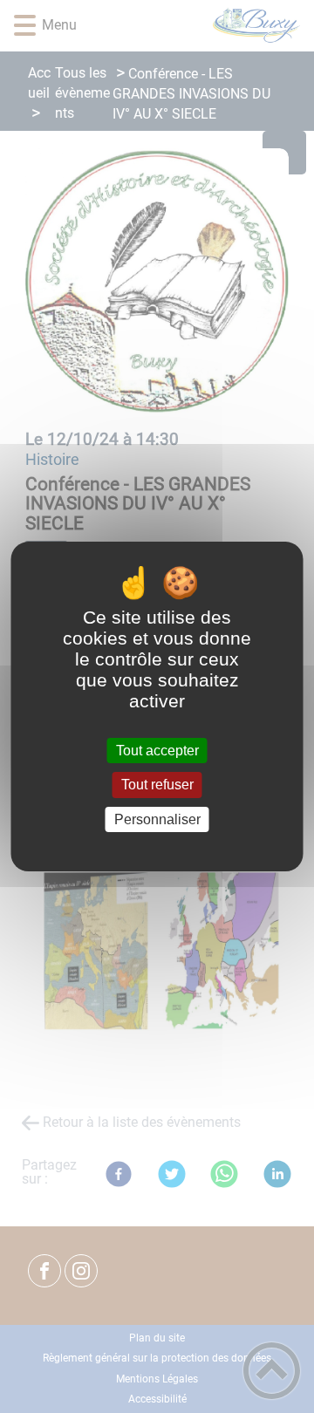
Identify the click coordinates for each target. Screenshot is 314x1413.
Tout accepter (157, 750)
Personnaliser (157, 819)
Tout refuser (157, 785)
